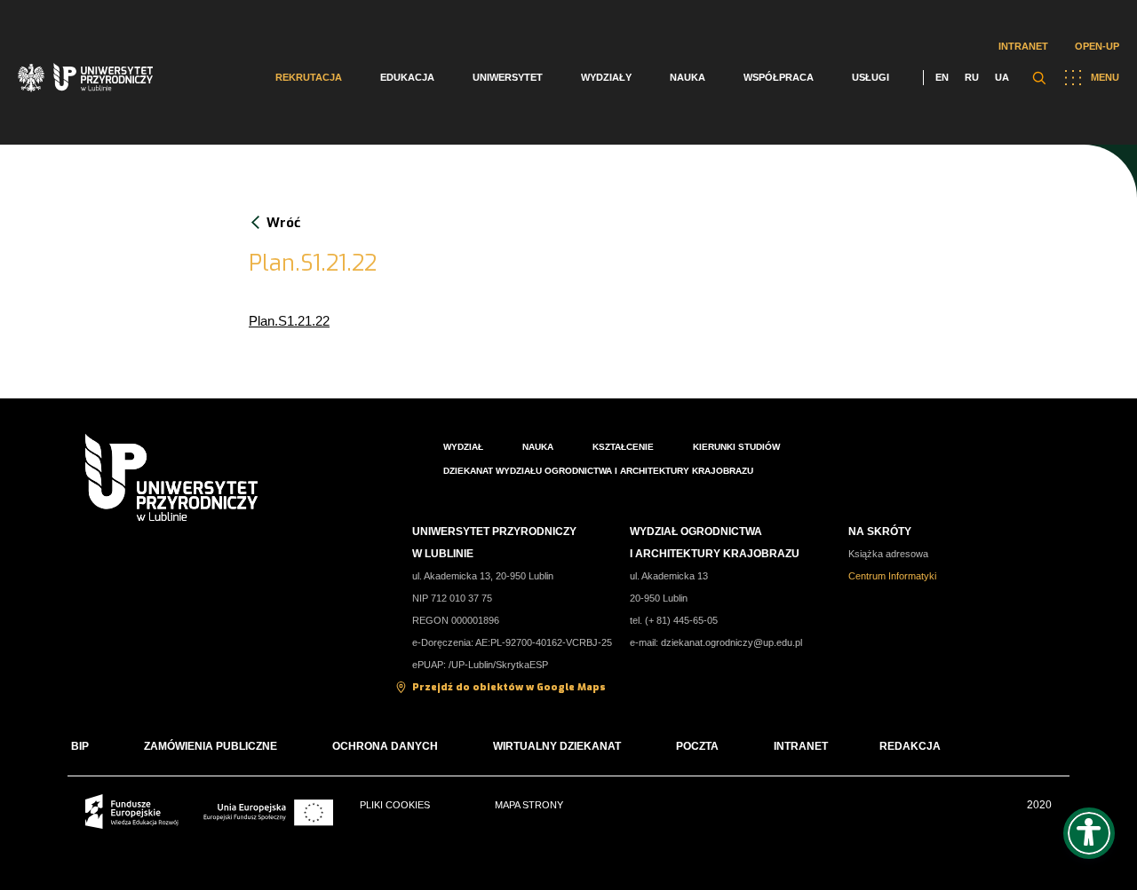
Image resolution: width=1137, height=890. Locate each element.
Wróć (283, 223)
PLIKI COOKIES (395, 804)
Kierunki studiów (736, 447)
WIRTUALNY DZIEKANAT (557, 746)
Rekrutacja (308, 77)
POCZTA (697, 746)
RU (972, 77)
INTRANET (801, 746)
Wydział (463, 447)
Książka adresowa (888, 553)
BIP (80, 746)
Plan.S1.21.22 (289, 320)
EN (942, 77)
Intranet (1023, 46)
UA (1002, 77)
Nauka (687, 77)
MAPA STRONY (529, 804)
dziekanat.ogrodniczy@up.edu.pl (731, 642)
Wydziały (606, 77)
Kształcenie (623, 447)
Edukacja (407, 77)
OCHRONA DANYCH (385, 746)
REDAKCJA (910, 746)
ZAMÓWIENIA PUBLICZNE (210, 746)
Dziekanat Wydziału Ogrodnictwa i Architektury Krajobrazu (598, 471)
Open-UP (1097, 46)
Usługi (870, 77)
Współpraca (778, 77)
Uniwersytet (508, 77)
